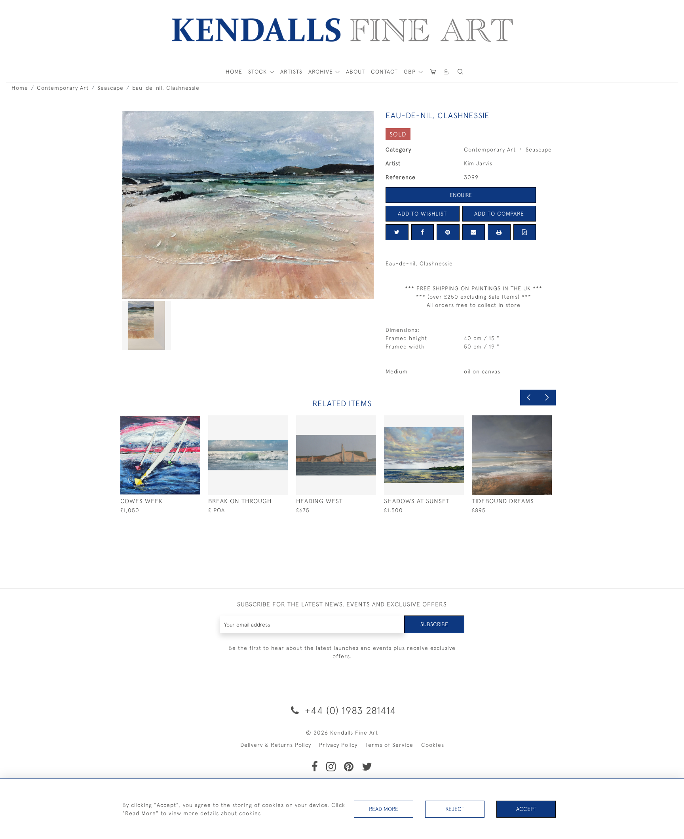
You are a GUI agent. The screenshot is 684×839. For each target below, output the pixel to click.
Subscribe (434, 624)
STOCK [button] (258, 71)
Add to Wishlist (422, 213)
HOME (234, 71)
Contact (384, 71)
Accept (526, 809)
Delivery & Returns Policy (275, 745)
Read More (383, 809)
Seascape (110, 88)
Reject (454, 809)
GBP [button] (411, 71)
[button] (460, 72)
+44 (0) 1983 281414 (349, 710)
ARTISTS (291, 71)
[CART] (433, 72)
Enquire (461, 195)
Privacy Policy (338, 745)
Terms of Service (389, 745)
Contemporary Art (63, 88)
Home (19, 88)
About (355, 71)
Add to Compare (499, 213)
